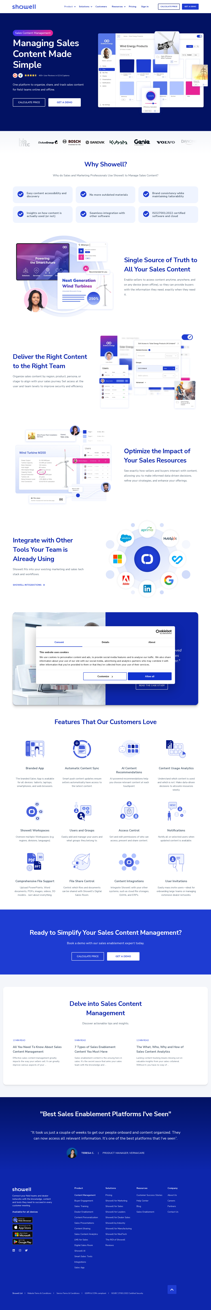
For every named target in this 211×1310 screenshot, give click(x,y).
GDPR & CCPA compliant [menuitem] (95, 1293)
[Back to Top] (172, 1289)
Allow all (149, 676)
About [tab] (151, 642)
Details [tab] (105, 642)
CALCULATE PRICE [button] (168, 6)
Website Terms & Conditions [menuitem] (39, 1293)
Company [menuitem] (172, 1188)
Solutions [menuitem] (84, 6)
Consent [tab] (59, 642)
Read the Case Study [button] (152, 685)
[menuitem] (75, 7)
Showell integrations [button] (27, 584)
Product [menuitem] (68, 6)
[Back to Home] (24, 6)
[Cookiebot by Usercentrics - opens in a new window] (158, 632)
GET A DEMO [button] (190, 6)
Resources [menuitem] (117, 6)
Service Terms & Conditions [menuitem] (68, 1293)
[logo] (21, 1189)
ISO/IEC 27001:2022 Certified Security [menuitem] (127, 1293)
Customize (103, 676)
